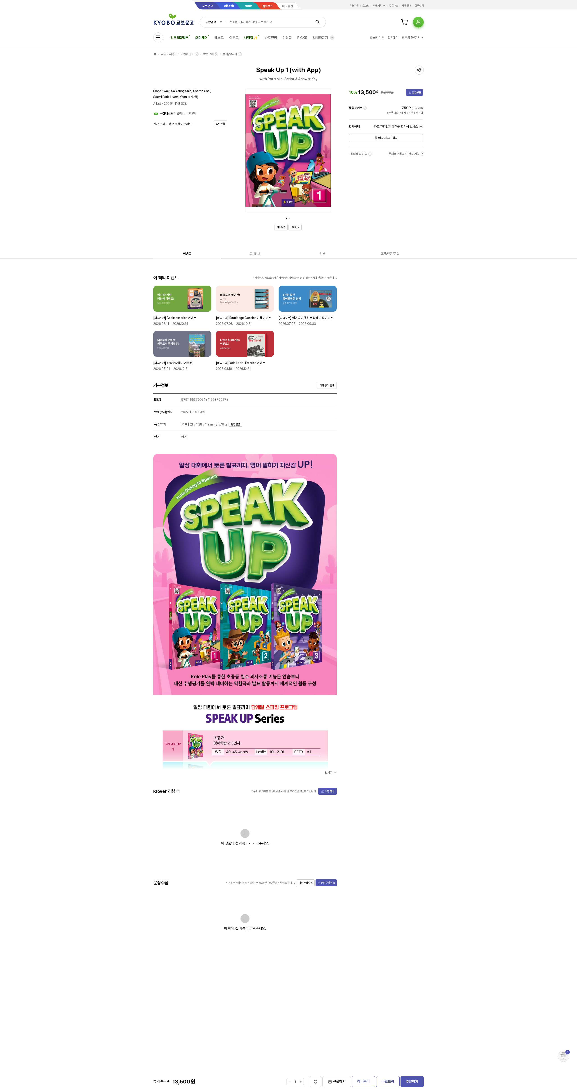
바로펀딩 (271, 38)
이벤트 (234, 38)
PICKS (302, 38)
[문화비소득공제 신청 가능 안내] (422, 154)
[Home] (155, 54)
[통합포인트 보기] (365, 108)
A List (157, 103)
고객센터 (419, 5)
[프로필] (418, 22)
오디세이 (201, 38)
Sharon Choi (201, 91)
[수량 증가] (300, 1081)
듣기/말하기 (230, 54)
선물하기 (339, 1081)
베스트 (219, 38)
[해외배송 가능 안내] (370, 154)
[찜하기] (315, 1081)
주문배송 (393, 5)
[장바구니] (404, 22)
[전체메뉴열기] (158, 37)
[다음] (326, 151)
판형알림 (235, 424)
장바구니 (363, 1081)
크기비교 (295, 227)
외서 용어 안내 (326, 385)
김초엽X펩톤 (179, 38)
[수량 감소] (290, 1081)
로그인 (365, 5)
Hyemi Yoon (178, 97)
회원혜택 (377, 5)
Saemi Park (161, 97)
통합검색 (210, 22)
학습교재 (208, 54)
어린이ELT (187, 54)
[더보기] (332, 37)
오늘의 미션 (377, 37)
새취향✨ (251, 38)
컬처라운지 (320, 38)
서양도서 (166, 54)
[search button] (317, 22)
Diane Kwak (161, 91)
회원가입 (354, 5)
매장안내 (406, 5)
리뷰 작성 (329, 791)
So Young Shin (181, 91)
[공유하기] (419, 70)
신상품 (287, 38)
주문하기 (412, 1081)
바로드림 (388, 1081)
